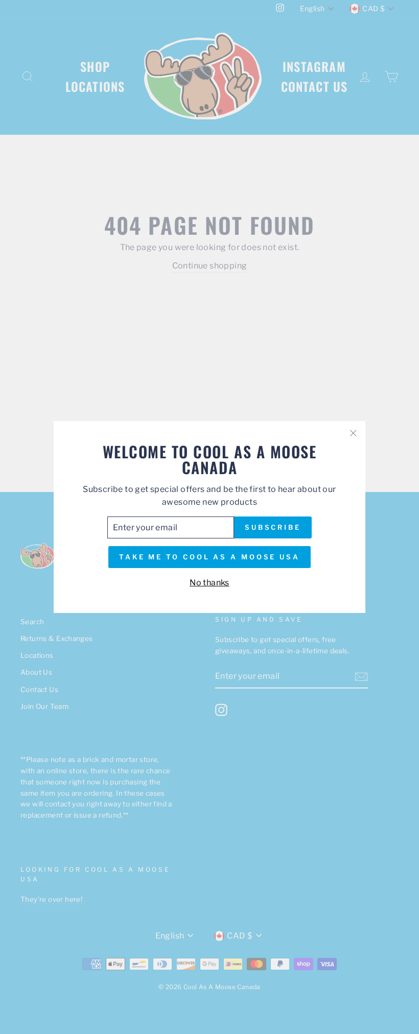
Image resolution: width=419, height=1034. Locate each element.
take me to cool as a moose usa (209, 557)
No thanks (209, 582)
